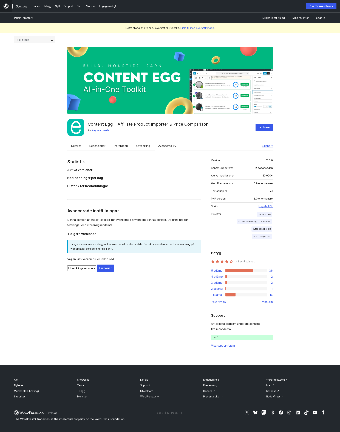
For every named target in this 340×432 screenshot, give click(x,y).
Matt (270, 385)
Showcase (83, 379)
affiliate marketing (247, 221)
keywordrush (100, 130)
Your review (218, 302)
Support (267, 146)
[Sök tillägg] (51, 39)
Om (16, 379)
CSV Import (265, 221)
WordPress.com (277, 379)
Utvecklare (146, 390)
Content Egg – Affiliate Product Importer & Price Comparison (148, 124)
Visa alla (267, 302)
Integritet (19, 396)
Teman (81, 385)
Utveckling (143, 146)
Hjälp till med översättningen (197, 27)
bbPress (272, 390)
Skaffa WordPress (321, 6)
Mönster (82, 396)
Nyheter (19, 385)
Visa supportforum (223, 345)
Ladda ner (264, 127)
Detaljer (76, 146)
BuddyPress (275, 396)
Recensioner (97, 146)
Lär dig (144, 379)
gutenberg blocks (262, 229)
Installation (121, 146)
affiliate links (264, 214)
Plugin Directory (23, 17)
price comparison (262, 236)
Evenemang (210, 385)
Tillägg (81, 390)
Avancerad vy (167, 146)
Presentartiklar (213, 396)
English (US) (266, 206)
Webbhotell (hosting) (26, 390)
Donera (209, 390)
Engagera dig (211, 379)
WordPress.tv (149, 396)
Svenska (52, 412)
